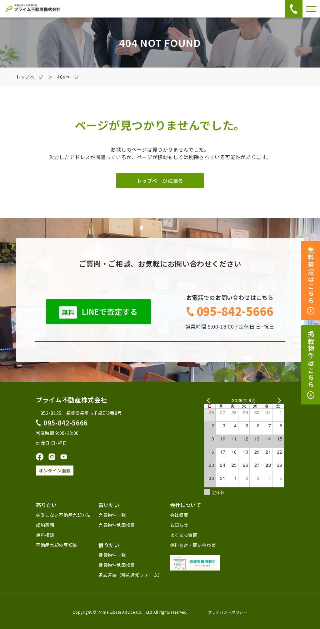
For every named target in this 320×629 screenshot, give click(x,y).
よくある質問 (184, 535)
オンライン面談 (55, 470)
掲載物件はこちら (310, 360)
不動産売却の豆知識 (56, 545)
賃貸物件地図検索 (116, 565)
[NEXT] (278, 400)
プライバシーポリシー (227, 612)
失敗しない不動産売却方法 (63, 515)
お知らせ (179, 525)
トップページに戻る (160, 180)
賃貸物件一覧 (112, 555)
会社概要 (179, 515)
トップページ (29, 77)
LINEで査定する (100, 311)
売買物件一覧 (112, 515)
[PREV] (210, 400)
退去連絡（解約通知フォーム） (130, 575)
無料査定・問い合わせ (193, 545)
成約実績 (45, 525)
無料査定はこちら (310, 276)
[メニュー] (311, 9)
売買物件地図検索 (116, 525)
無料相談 (45, 535)
